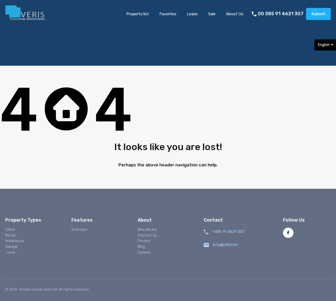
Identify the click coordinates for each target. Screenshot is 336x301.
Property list (137, 14)
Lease (192, 14)
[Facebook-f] (288, 233)
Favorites (167, 14)
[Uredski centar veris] (25, 13)
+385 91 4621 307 (228, 231)
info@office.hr (225, 244)
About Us (234, 14)
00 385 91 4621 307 (280, 14)
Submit (318, 14)
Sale (212, 14)
